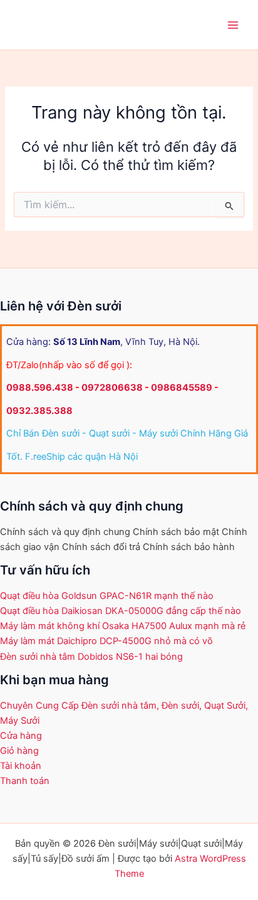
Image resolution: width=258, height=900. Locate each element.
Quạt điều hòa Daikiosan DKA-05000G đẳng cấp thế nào (120, 611)
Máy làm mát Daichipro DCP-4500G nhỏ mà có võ (106, 641)
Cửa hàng (21, 735)
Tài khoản (20, 765)
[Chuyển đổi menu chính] (232, 24)
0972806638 (112, 387)
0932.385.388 (39, 410)
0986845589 (181, 387)
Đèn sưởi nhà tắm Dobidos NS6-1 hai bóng (91, 656)
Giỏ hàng (19, 750)
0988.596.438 (39, 387)
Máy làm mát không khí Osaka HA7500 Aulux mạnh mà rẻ (122, 626)
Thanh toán (24, 780)
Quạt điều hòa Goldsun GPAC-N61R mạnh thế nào (107, 595)
